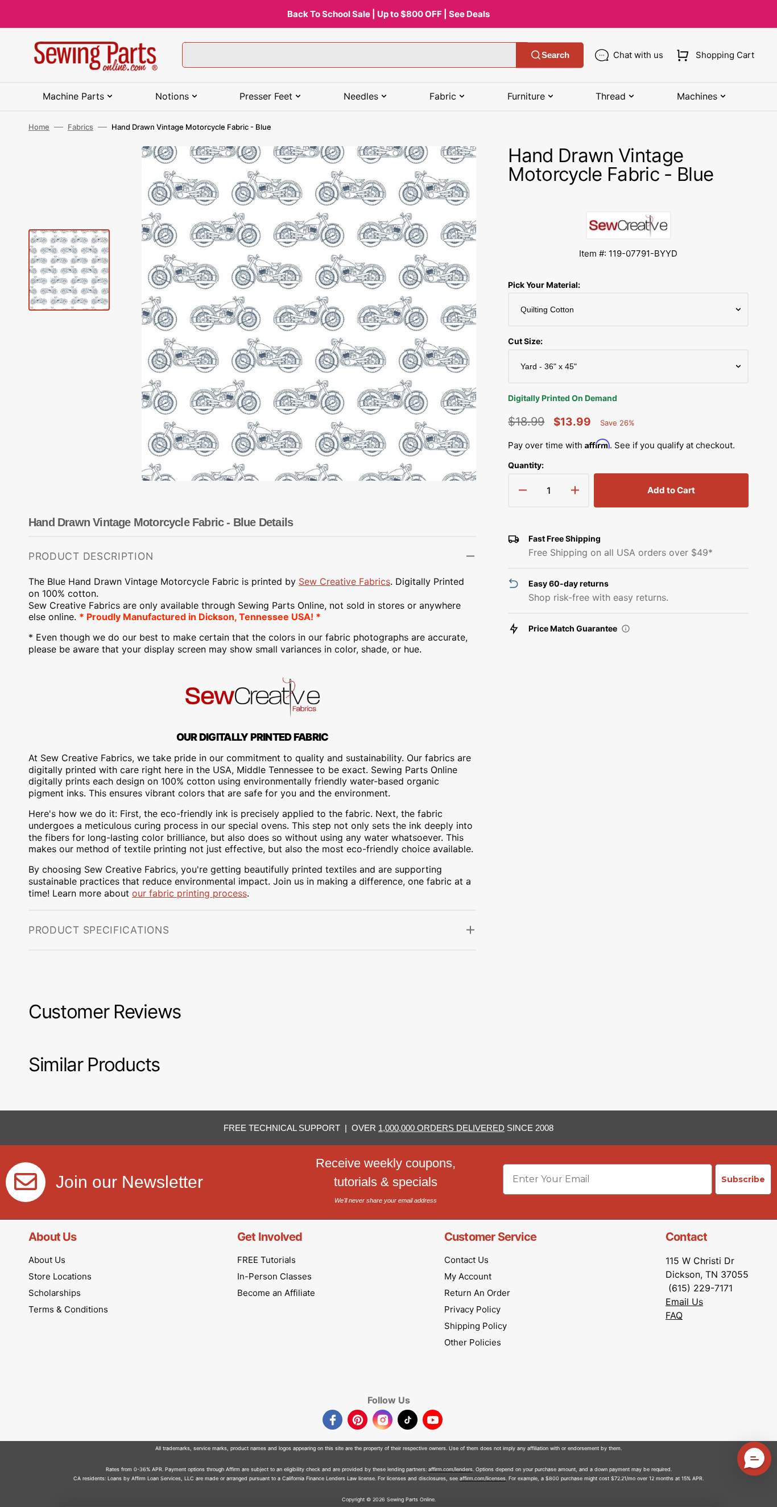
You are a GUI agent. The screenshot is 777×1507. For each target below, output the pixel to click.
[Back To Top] (760, 1490)
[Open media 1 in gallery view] (450, 172)
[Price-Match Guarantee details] (625, 628)
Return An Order (477, 1292)
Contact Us (466, 1259)
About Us (46, 1259)
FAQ (674, 1315)
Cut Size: (525, 341)
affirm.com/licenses (483, 1478)
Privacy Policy (472, 1309)
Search (555, 55)
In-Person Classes (274, 1276)
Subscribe (743, 1179)
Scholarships (54, 1292)
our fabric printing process (189, 893)
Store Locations (60, 1276)
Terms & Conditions (68, 1309)
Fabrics (80, 126)
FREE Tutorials (266, 1259)
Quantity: (526, 465)
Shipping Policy (475, 1325)
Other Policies (472, 1342)
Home (38, 126)
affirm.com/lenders (450, 1469)
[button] (713, 55)
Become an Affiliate (276, 1292)
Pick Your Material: (544, 285)
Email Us (684, 1301)
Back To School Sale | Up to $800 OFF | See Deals (388, 14)
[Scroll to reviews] (628, 199)
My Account (467, 1276)
